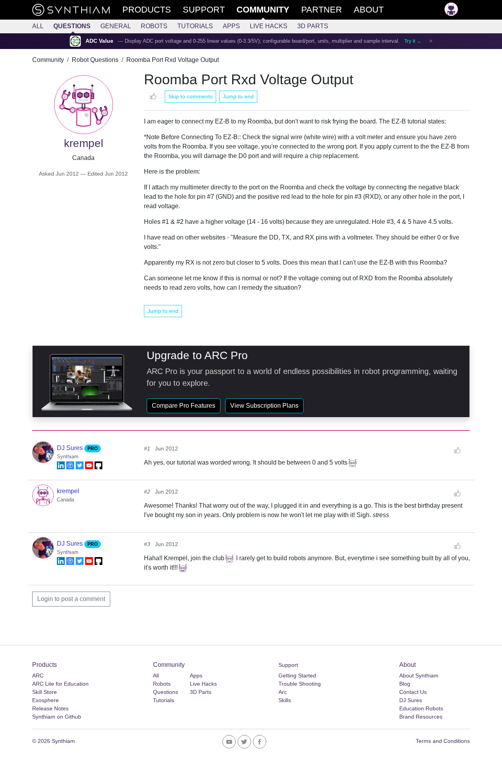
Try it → (412, 41)
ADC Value (99, 41)
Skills (284, 700)
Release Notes (50, 708)
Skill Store (44, 692)
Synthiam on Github (56, 717)
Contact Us (413, 692)
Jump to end (238, 96)
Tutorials (195, 26)
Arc (282, 692)
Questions (72, 26)
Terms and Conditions (443, 741)
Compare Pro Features (183, 405)
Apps (231, 26)
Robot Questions (95, 59)
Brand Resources (420, 717)
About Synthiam (418, 675)
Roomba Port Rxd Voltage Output (172, 59)
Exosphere (45, 700)
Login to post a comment (71, 599)
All (38, 26)
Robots (154, 26)
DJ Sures (70, 448)
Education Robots (421, 708)
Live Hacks (268, 26)
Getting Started (297, 675)
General (115, 26)
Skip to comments (190, 96)
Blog (404, 684)
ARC (38, 675)
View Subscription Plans (264, 405)
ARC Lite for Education (60, 684)
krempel (68, 491)
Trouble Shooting (299, 684)
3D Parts (312, 26)
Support (288, 665)
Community (48, 59)
